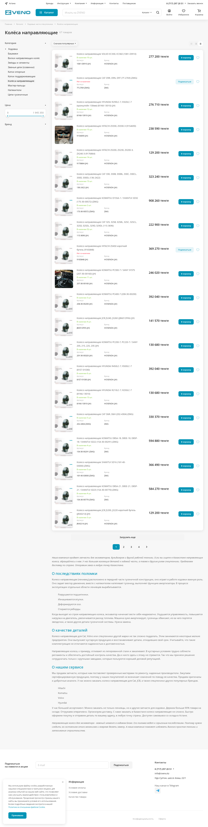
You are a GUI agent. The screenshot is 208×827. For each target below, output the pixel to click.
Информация (76, 781)
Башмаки (13, 53)
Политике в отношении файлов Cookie (26, 807)
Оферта (162, 818)
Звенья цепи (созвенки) (21, 67)
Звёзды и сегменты (18, 62)
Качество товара (77, 796)
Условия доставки (78, 792)
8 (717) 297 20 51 (174, 3)
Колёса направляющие (21, 80)
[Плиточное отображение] (191, 43)
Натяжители (14, 90)
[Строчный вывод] (196, 43)
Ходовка (13, 48)
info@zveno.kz (162, 773)
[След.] (146, 547)
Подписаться (121, 765)
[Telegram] (158, 790)
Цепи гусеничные (18, 94)
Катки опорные (16, 71)
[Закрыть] (62, 782)
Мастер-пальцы (16, 85)
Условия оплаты (77, 787)
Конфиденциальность (143, 818)
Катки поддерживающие (21, 76)
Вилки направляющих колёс (24, 58)
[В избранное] (198, 57)
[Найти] (158, 12)
